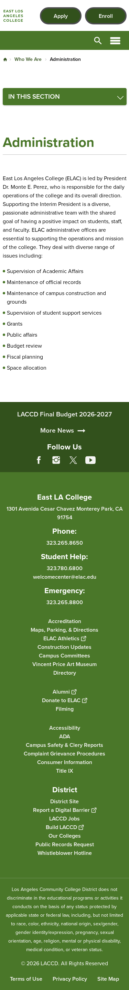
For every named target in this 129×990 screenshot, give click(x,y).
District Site (64, 801)
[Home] (13, 16)
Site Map (108, 979)
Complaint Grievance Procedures (64, 754)
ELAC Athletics (61, 638)
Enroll (106, 16)
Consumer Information (64, 762)
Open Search (98, 40)
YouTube (90, 460)
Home (5, 59)
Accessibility (64, 728)
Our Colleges (65, 836)
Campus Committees (64, 656)
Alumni (61, 692)
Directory (64, 673)
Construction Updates (64, 647)
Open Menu (115, 40)
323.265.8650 (64, 543)
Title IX (64, 771)
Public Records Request (64, 844)
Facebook (39, 460)
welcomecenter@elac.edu (64, 577)
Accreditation (64, 621)
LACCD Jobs (64, 819)
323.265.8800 (64, 602)
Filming (65, 709)
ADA (64, 736)
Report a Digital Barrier (61, 810)
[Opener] (122, 465)
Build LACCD (61, 827)
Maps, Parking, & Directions (64, 630)
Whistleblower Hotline (64, 853)
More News (57, 430)
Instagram (56, 460)
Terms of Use (26, 979)
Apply (61, 16)
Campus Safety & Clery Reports (64, 745)
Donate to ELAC (61, 700)
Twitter (73, 460)
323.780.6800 (65, 568)
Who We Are (28, 59)
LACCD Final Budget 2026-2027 (64, 414)
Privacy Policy (70, 979)
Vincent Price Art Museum (64, 664)
